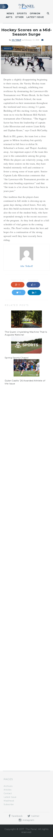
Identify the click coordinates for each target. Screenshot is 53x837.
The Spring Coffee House (19, 712)
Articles (7, 790)
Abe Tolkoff (16, 39)
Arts (9, 17)
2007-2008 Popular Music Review (23, 735)
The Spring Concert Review (20, 758)
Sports (22, 13)
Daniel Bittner (16, 416)
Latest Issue (35, 17)
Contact (8, 793)
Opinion (35, 13)
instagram (28, 820)
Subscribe (9, 804)
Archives (8, 786)
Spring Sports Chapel (16, 357)
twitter (35, 816)
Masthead (9, 801)
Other (19, 17)
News (10, 13)
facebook (17, 816)
